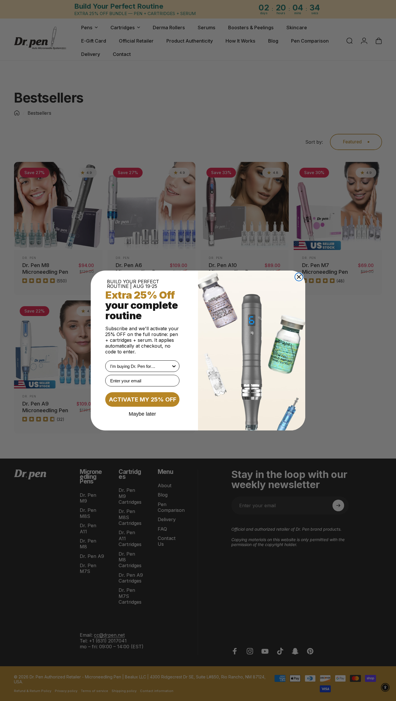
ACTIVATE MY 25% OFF (142, 399)
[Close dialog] (299, 277)
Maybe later (142, 413)
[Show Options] (174, 366)
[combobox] (140, 366)
